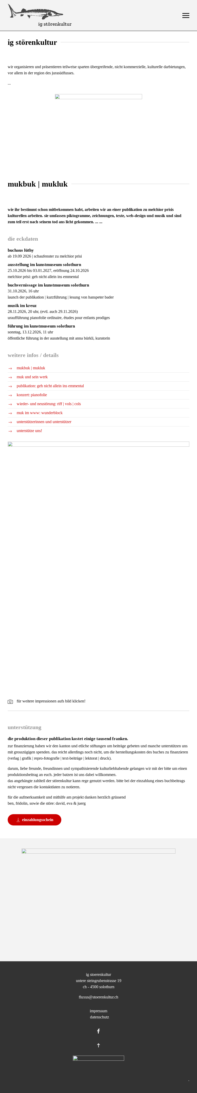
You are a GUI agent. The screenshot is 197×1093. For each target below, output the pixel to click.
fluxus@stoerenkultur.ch (98, 997)
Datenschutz (98, 1017)
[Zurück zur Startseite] (40, 15)
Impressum (98, 1011)
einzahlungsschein (37, 820)
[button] (185, 15)
